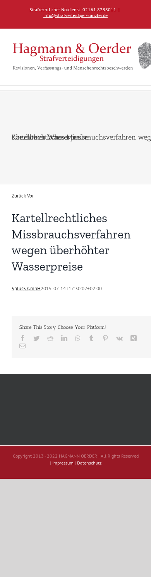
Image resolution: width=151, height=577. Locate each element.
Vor (30, 195)
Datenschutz (89, 463)
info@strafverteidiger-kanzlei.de (75, 15)
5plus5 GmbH (26, 288)
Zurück (19, 195)
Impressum (63, 463)
